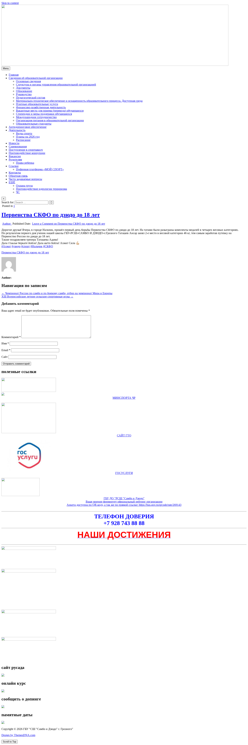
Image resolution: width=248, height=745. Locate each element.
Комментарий (11, 337)
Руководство (24, 94)
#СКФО (48, 246)
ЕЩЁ (12, 182)
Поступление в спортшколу (26, 149)
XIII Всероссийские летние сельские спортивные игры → (37, 296)
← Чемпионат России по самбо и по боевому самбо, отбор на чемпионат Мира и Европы (56, 293)
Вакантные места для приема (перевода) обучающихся (50, 110)
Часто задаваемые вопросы (25, 179)
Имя (5, 343)
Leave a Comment (68, 223)
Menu (6, 68)
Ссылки (14, 166)
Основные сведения (28, 81)
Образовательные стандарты (33, 123)
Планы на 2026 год (28, 136)
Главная (14, 74)
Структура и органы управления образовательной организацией (56, 84)
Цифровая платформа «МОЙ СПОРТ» (40, 169)
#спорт (25, 246)
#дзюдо (16, 246)
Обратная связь (18, 175)
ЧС (18, 192)
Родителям (15, 159)
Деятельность (17, 130)
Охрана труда (24, 185)
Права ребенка (25, 162)
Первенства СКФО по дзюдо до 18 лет (50, 214)
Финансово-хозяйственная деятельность (41, 107)
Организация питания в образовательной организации (50, 120)
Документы (23, 87)
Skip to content (10, 3)
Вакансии (15, 156)
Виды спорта (24, 133)
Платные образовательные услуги (37, 104)
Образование (24, 91)
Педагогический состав (30, 97)
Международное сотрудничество (36, 117)
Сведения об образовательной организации (36, 78)
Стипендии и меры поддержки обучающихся (44, 113)
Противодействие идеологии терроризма (41, 188)
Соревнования (18, 146)
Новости (14, 143)
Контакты (15, 172)
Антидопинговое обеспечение (27, 126)
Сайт (4, 356)
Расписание (23, 139)
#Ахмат (6, 246)
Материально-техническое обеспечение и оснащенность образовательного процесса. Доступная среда (79, 100)
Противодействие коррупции (27, 153)
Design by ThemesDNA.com (18, 735)
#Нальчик (36, 246)
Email (5, 350)
